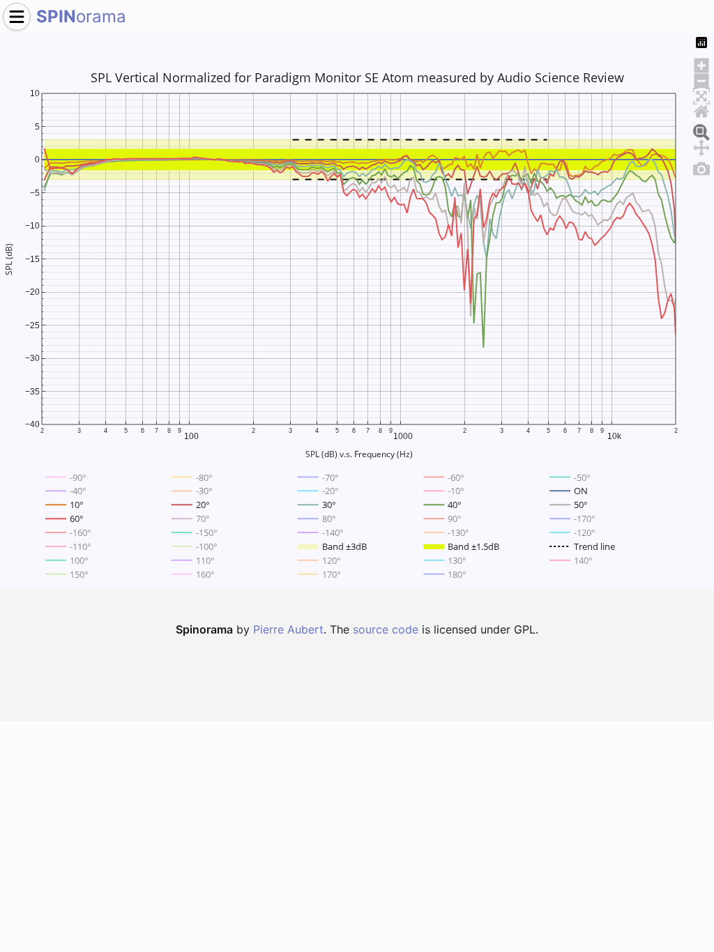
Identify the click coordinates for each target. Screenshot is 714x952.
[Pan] (701, 145)
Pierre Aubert (288, 629)
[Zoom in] (701, 63)
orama (81, 16)
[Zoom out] (701, 78)
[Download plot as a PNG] (701, 166)
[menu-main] (17, 17)
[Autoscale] (701, 94)
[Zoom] (701, 130)
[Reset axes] (701, 109)
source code (385, 629)
